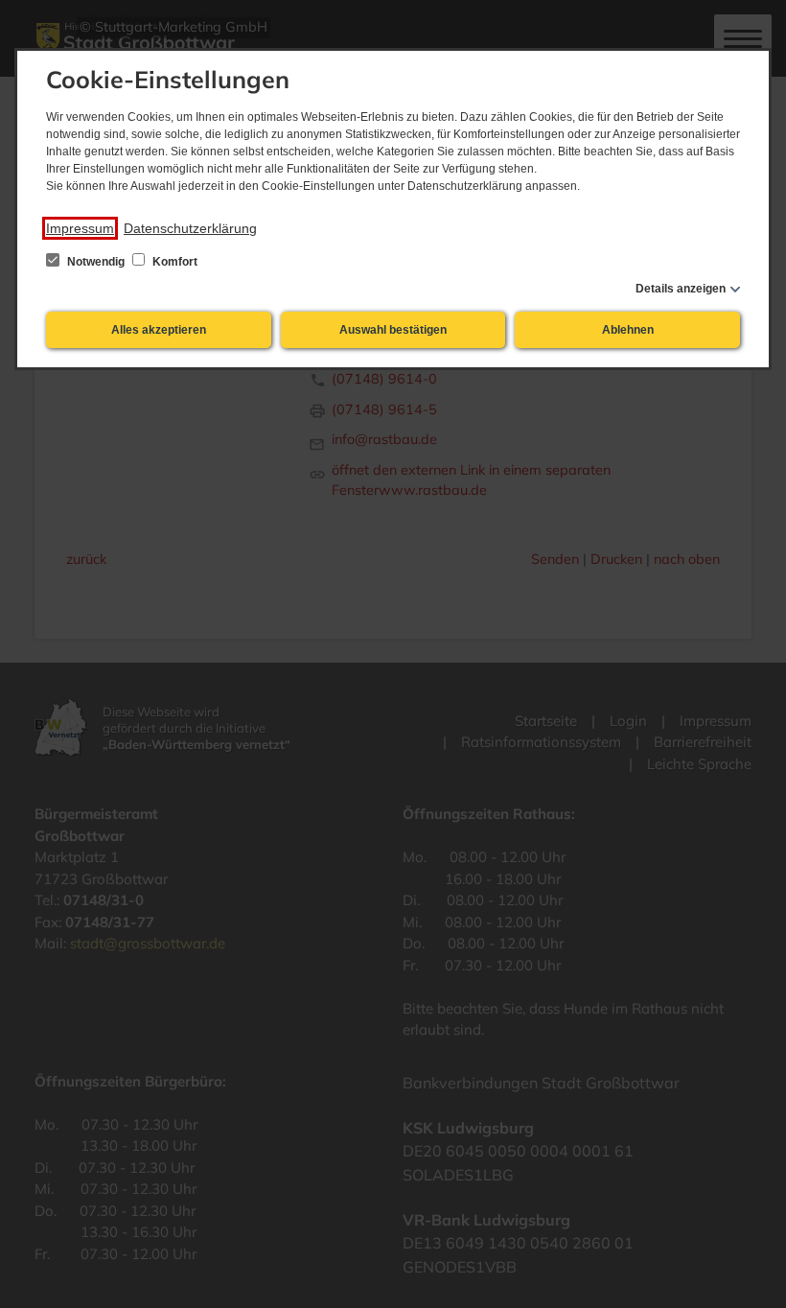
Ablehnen (628, 330)
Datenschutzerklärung (190, 228)
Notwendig (95, 262)
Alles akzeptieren (158, 330)
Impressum (80, 228)
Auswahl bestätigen (393, 330)
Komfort (173, 262)
